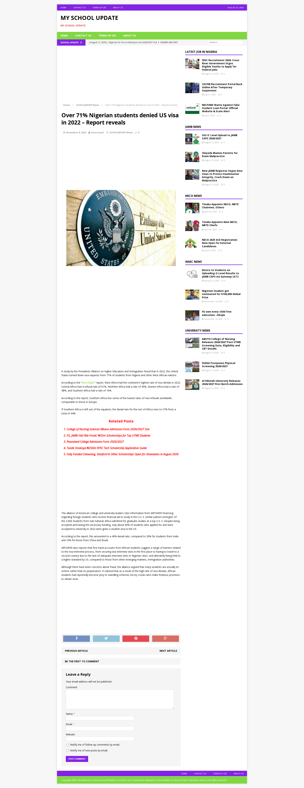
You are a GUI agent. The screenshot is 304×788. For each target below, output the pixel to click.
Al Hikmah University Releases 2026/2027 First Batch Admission (222, 382)
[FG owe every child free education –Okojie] (192, 318)
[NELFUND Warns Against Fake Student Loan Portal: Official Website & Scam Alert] (192, 112)
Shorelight (88, 382)
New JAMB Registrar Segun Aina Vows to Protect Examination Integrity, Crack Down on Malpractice (222, 175)
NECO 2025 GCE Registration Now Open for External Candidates (219, 243)
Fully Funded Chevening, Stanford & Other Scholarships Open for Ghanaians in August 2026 (123, 454)
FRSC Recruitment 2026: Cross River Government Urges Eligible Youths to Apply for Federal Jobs (220, 64)
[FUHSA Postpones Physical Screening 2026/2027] (192, 370)
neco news (193, 196)
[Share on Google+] (165, 639)
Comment (71, 687)
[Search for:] (225, 42)
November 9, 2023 (76, 132)
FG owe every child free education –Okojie (217, 313)
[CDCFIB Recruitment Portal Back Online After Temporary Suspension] (192, 91)
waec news (193, 262)
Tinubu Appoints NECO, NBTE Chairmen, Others (220, 206)
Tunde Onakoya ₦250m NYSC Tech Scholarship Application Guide (107, 448)
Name (70, 713)
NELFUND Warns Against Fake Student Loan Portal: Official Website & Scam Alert (221, 108)
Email (69, 724)
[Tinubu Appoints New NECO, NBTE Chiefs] (192, 229)
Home (63, 7)
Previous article (76, 650)
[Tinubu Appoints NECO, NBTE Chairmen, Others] (192, 211)
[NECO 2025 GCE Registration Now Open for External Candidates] (192, 246)
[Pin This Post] (135, 639)
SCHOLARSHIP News (121, 132)
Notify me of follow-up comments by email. (95, 744)
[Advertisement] (121, 76)
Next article (168, 650)
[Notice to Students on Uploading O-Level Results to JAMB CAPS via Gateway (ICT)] (192, 277)
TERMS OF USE (99, 7)
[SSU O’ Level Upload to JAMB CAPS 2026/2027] (192, 142)
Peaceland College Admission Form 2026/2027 (95, 442)
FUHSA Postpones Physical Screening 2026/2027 (218, 364)
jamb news (193, 127)
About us (118, 7)
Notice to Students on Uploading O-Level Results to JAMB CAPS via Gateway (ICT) (220, 273)
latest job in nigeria (201, 52)
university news (197, 330)
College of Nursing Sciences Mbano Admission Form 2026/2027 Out (108, 429)
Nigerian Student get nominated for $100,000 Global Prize (221, 294)
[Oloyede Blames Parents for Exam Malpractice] (192, 160)
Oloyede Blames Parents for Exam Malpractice (220, 154)
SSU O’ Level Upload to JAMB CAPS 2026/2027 (219, 136)
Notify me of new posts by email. (89, 750)
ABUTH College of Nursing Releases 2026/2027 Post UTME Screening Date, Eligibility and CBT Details (221, 343)
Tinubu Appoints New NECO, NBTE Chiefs (220, 223)
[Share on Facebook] (76, 639)
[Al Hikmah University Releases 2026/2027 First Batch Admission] (192, 387)
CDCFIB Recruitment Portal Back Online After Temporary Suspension (222, 87)
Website (70, 734)
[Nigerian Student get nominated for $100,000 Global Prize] (192, 298)
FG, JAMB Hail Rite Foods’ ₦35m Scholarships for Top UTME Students (108, 435)
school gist (97, 132)
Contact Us (79, 7)
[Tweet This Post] (106, 639)
